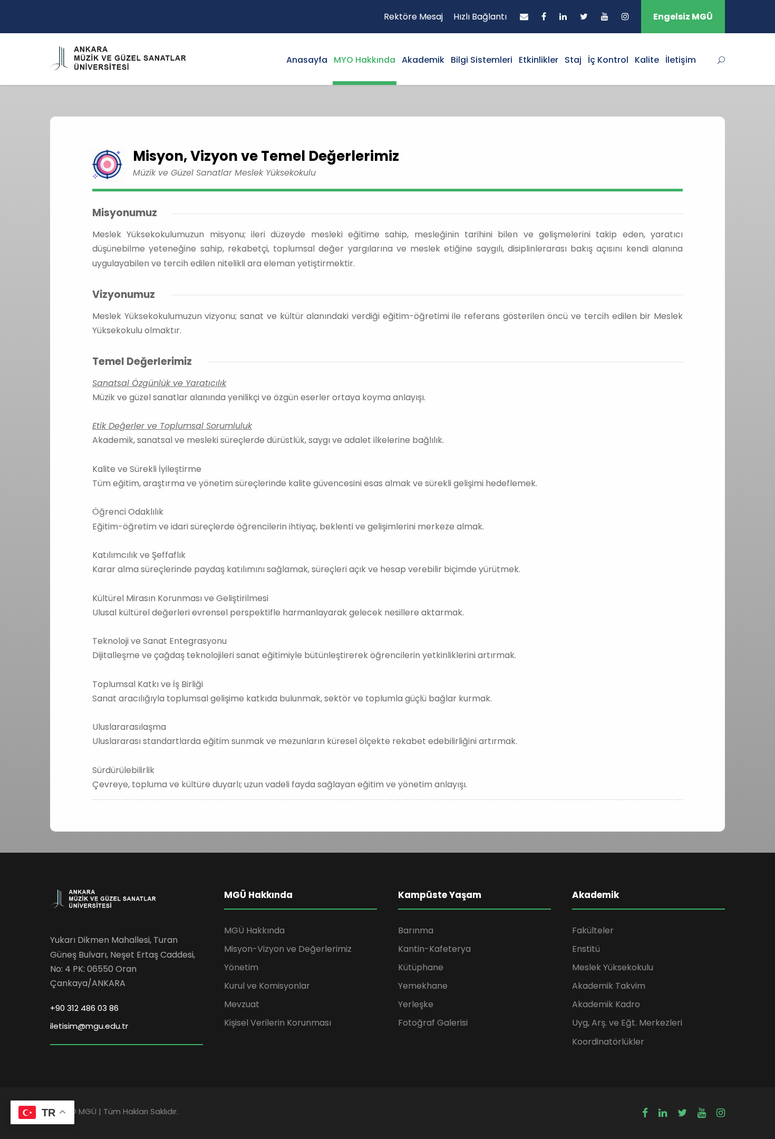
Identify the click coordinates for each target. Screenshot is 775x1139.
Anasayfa (306, 60)
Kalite (647, 60)
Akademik (423, 60)
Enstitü (586, 949)
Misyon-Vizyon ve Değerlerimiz (288, 949)
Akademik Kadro (606, 1004)
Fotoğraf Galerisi (433, 1023)
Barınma (415, 930)
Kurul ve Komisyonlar (267, 986)
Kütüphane (420, 967)
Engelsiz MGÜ (683, 17)
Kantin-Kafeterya (434, 949)
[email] (524, 17)
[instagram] (625, 17)
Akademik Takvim (608, 986)
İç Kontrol (608, 60)
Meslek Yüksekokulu (612, 967)
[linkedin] (563, 17)
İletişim (680, 60)
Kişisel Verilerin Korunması (277, 1023)
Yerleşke (415, 1004)
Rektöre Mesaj (413, 17)
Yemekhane (423, 986)
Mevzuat (241, 1004)
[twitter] (584, 17)
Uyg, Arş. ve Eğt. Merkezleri (627, 1023)
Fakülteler (593, 930)
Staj (573, 60)
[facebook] (543, 17)
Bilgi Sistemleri (481, 60)
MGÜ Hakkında (254, 930)
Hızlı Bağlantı (480, 17)
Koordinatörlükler (608, 1042)
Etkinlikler (538, 60)
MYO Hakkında (364, 60)
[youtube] (604, 17)
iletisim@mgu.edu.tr (89, 1025)
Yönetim (241, 967)
